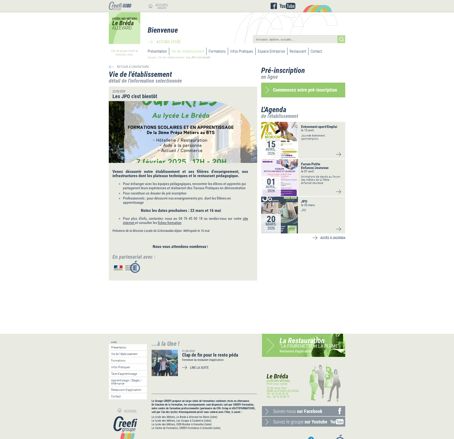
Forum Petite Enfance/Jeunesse (315, 166)
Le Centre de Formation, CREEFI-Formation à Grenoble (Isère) (186, 428)
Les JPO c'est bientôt (198, 57)
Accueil (152, 57)
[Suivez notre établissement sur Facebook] (274, 6)
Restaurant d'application (126, 390)
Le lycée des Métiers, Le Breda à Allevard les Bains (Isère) (185, 417)
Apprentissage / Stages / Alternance (126, 381)
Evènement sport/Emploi (319, 126)
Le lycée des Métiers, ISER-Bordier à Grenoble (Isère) (182, 424)
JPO (304, 201)
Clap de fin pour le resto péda (210, 355)
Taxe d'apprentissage (124, 374)
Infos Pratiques (241, 51)
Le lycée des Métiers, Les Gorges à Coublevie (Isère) (181, 420)
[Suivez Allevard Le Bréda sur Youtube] (287, 6)
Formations (217, 51)
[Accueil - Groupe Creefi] (120, 9)
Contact (316, 51)
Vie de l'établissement (187, 51)
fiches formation (170, 223)
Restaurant (298, 51)
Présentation (157, 51)
